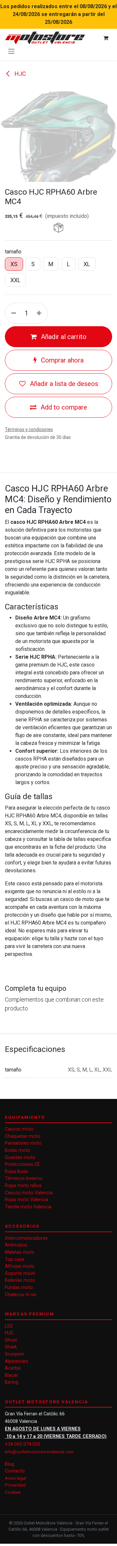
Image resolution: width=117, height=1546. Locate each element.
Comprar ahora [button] (61, 360)
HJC (19, 73)
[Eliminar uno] (12, 313)
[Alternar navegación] (11, 51)
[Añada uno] (40, 313)
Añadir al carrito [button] (62, 337)
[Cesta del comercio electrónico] (105, 37)
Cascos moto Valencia (29, 1193)
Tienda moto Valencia (28, 1207)
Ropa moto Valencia (26, 1199)
